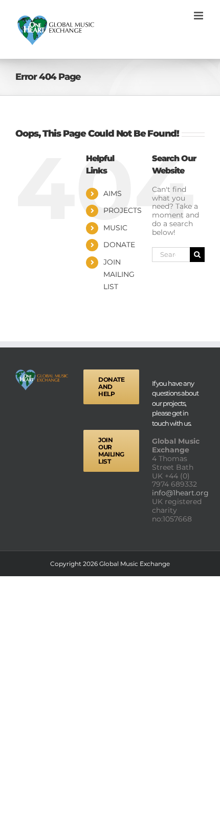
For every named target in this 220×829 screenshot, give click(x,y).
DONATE (119, 244)
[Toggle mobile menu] (199, 15)
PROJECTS (122, 210)
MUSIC (115, 227)
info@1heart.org (181, 492)
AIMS (112, 193)
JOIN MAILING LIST (119, 274)
